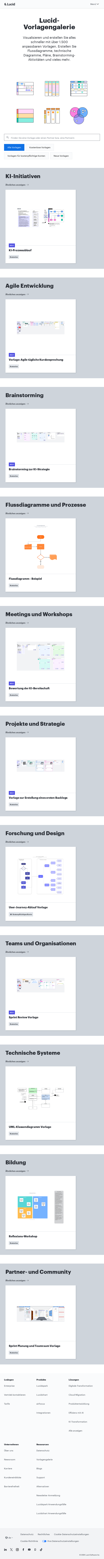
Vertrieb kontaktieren (15, 1394)
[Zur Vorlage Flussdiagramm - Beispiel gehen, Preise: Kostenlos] (41, 555)
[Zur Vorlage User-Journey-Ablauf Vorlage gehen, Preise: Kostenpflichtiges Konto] (41, 884)
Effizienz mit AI (76, 1412)
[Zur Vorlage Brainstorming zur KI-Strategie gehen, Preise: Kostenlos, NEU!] (41, 445)
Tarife (7, 1403)
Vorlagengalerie (44, 1459)
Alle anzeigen (75, 1430)
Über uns (8, 1450)
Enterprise (9, 1385)
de (9, 1537)
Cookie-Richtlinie (29, 1541)
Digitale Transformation (81, 1385)
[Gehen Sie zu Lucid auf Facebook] (23, 1549)
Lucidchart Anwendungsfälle (51, 1513)
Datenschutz (42, 1450)
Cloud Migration (77, 1394)
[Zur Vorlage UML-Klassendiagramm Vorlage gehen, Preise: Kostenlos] (41, 1103)
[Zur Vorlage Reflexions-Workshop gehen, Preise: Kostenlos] (41, 1212)
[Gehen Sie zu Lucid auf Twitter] (11, 1549)
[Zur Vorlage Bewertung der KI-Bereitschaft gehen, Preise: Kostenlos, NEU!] (41, 664)
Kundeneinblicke (12, 1477)
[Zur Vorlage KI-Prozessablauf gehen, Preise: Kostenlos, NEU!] (41, 226)
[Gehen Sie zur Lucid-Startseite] (13, 4)
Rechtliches (44, 1534)
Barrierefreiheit (11, 1486)
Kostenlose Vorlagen (40, 147)
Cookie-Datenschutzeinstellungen (71, 1534)
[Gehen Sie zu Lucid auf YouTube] (29, 1549)
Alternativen (42, 1486)
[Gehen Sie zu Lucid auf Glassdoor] (35, 1549)
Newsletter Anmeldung (48, 1495)
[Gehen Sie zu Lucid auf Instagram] (17, 1549)
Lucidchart (42, 1394)
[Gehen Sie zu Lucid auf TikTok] (41, 1549)
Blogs (39, 1468)
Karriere (8, 1468)
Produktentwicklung (79, 1403)
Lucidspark (42, 1385)
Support (40, 1477)
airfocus (40, 1403)
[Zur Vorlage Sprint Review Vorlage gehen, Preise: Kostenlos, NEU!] (41, 993)
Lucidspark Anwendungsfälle (51, 1504)
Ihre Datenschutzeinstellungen (63, 1541)
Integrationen (43, 1412)
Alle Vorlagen (14, 147)
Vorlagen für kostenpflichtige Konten (26, 155)
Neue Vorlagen (61, 155)
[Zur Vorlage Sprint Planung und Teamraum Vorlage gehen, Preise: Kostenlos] (41, 1322)
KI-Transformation (78, 1421)
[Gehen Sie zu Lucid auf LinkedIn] (5, 1549)
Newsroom (9, 1459)
